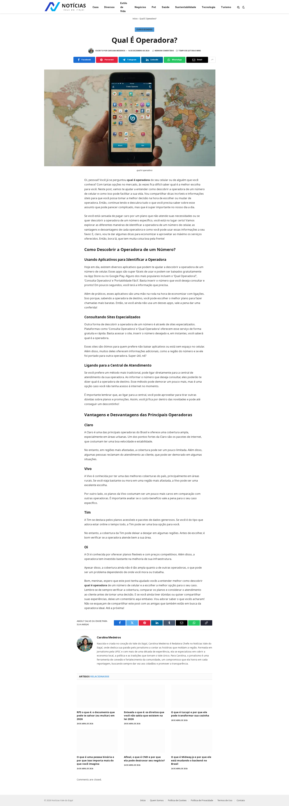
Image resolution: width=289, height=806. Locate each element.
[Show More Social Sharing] (212, 60)
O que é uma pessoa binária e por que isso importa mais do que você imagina (95, 760)
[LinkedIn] (50, 203)
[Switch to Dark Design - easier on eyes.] (243, 7)
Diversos (109, 7)
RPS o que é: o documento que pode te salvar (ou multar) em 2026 (96, 715)
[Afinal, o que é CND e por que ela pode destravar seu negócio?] (144, 741)
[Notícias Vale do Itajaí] (65, 7)
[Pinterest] (50, 211)
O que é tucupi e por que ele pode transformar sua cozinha (190, 713)
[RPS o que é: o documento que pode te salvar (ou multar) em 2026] (97, 696)
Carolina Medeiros (116, 51)
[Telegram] (50, 218)
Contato (241, 800)
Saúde (165, 7)
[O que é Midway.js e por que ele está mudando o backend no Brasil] (191, 741)
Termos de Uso (224, 800)
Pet (154, 7)
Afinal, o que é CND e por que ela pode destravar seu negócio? (144, 758)
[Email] (50, 225)
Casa (95, 7)
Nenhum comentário (164, 51)
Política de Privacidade (202, 800)
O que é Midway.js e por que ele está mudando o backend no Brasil (191, 760)
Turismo (226, 7)
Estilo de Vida (123, 7)
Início (135, 19)
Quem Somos (157, 800)
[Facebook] (50, 189)
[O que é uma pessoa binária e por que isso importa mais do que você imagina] (97, 741)
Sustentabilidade (185, 7)
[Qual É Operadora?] (129, 165)
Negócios (140, 7)
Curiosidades (144, 29)
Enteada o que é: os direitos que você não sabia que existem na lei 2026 (144, 715)
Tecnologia (208, 7)
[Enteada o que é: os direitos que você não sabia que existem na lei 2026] (144, 696)
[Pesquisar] (238, 7)
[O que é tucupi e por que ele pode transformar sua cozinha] (191, 696)
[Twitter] (50, 196)
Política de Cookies (177, 800)
